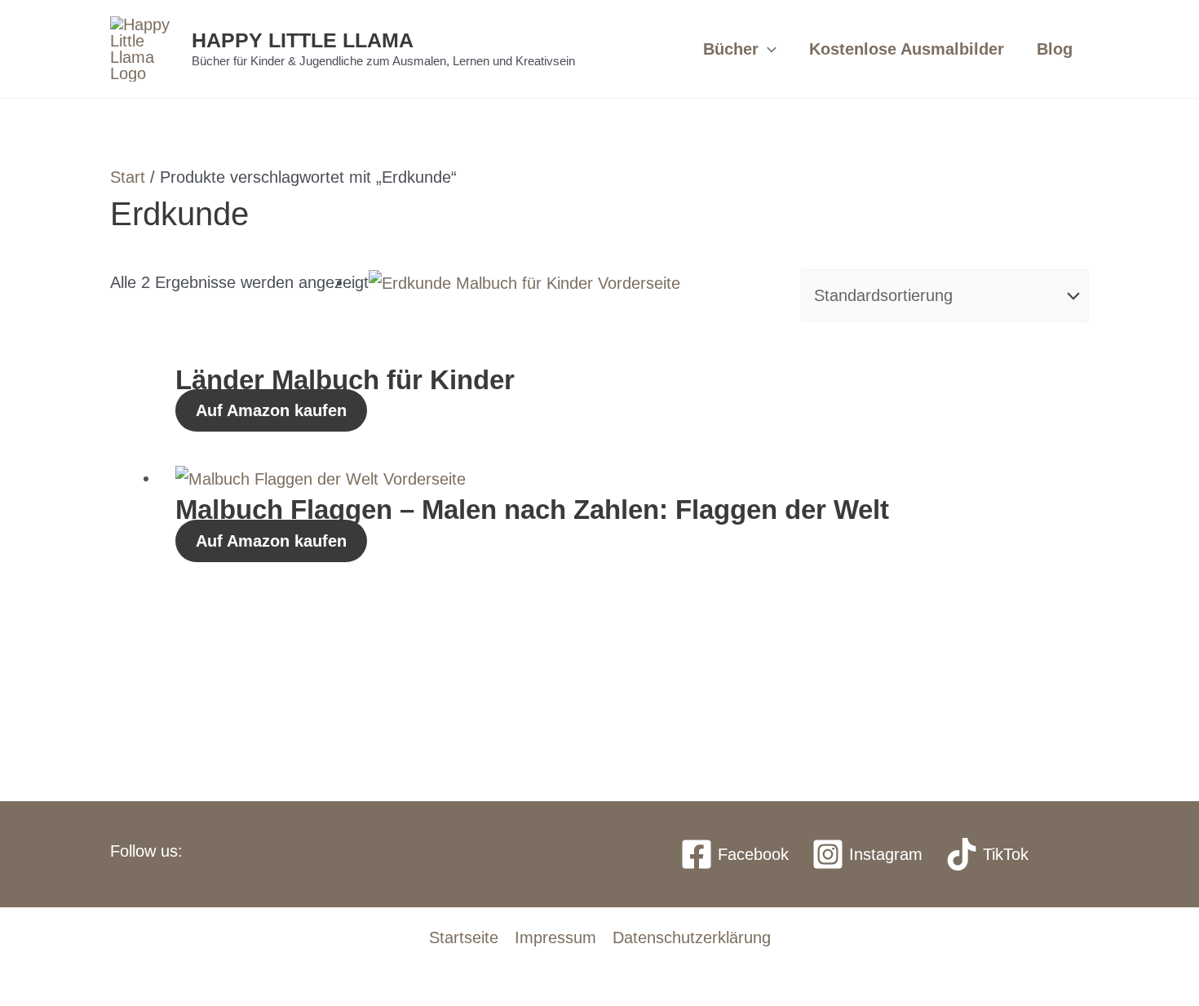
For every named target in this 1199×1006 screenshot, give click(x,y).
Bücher (731, 49)
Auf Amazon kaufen (271, 410)
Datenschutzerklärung (692, 937)
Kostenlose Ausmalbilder (906, 49)
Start (127, 177)
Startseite (463, 937)
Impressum (555, 937)
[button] (767, 49)
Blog (1055, 49)
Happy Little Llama (303, 40)
